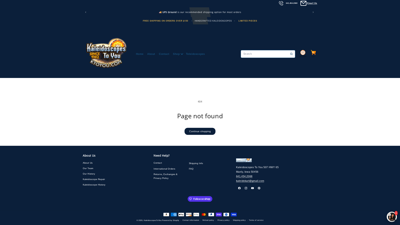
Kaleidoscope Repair (94, 179)
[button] (177, 54)
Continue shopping (200, 131)
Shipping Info (196, 163)
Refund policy (208, 220)
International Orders (164, 169)
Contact (158, 163)
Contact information (190, 220)
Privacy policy (224, 220)
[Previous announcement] (86, 12)
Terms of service (256, 220)
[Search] (291, 53)
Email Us (312, 3)
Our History (89, 173)
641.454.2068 (244, 176)
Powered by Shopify (170, 220)
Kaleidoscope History (94, 184)
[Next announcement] (313, 12)
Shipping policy (239, 220)
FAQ (191, 169)
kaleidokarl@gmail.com (250, 181)
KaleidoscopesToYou (153, 220)
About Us (88, 163)
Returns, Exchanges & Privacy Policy (166, 176)
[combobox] (268, 54)
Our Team (88, 168)
